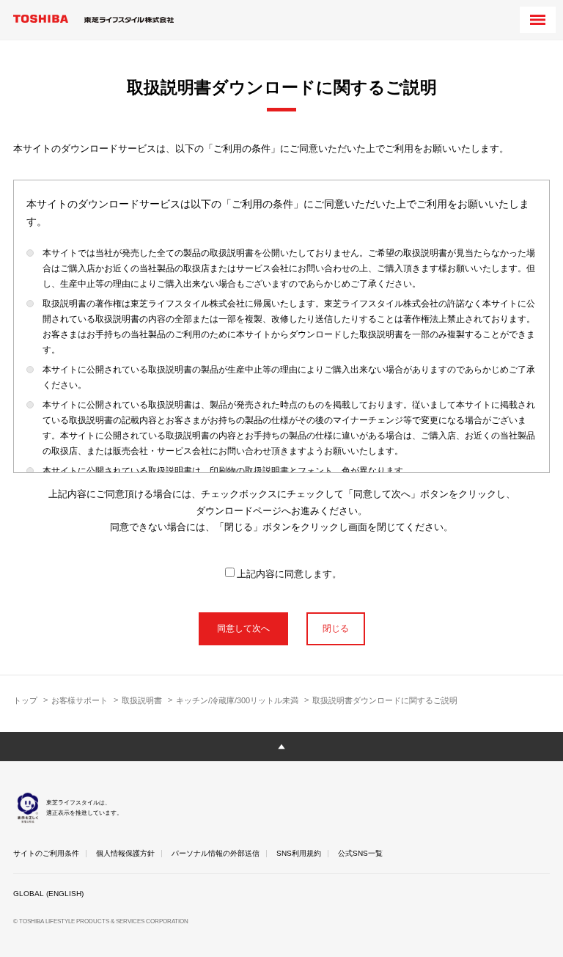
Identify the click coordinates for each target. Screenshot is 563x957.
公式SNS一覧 (360, 853)
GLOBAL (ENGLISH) (48, 894)
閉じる (336, 628)
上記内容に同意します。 (289, 573)
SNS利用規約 (298, 853)
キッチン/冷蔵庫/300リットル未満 (237, 700)
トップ (25, 700)
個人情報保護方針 (125, 853)
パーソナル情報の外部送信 (216, 853)
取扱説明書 (142, 700)
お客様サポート (79, 700)
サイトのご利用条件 (46, 853)
